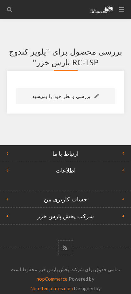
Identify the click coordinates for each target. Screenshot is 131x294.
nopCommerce (52, 279)
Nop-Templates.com (51, 288)
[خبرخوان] (65, 247)
